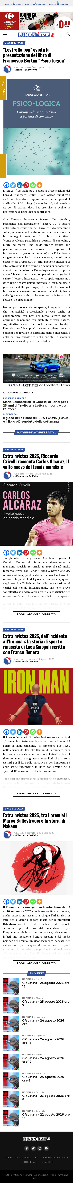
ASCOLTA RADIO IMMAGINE (36, 4)
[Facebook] (6, 185)
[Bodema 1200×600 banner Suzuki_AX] (36, 386)
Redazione (47, 1162)
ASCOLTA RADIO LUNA (14, 4)
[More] (39, 185)
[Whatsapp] (33, 185)
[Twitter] (13, 185)
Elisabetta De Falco (27, 476)
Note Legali (29, 1162)
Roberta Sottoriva (26, 69)
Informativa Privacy (55, 1157)
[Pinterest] (26, 185)
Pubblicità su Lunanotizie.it (22, 1157)
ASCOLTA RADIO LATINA (58, 4)
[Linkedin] (20, 185)
